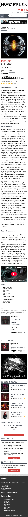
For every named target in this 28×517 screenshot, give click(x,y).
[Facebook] (16, 10)
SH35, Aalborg (13, 429)
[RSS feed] (27, 10)
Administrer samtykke (9, 510)
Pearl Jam (6, 61)
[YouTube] (24, 10)
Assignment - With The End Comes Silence (17, 404)
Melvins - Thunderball (15, 323)
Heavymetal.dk (14, 4)
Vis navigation (2, 16)
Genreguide (7, 504)
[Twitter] (19, 10)
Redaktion (6, 501)
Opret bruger (19, 12)
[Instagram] (22, 10)
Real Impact (19, 425)
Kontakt (26, 12)
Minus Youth (11, 425)
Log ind (13, 12)
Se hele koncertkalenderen (14, 435)
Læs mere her (14, 470)
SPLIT (5, 425)
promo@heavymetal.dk (11, 492)
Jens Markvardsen (16, 318)
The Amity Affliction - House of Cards (16, 413)
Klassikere (7, 502)
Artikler (6, 505)
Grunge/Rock (12, 72)
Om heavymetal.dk (9, 499)
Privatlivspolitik (8, 509)
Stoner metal (17, 319)
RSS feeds (7, 507)
